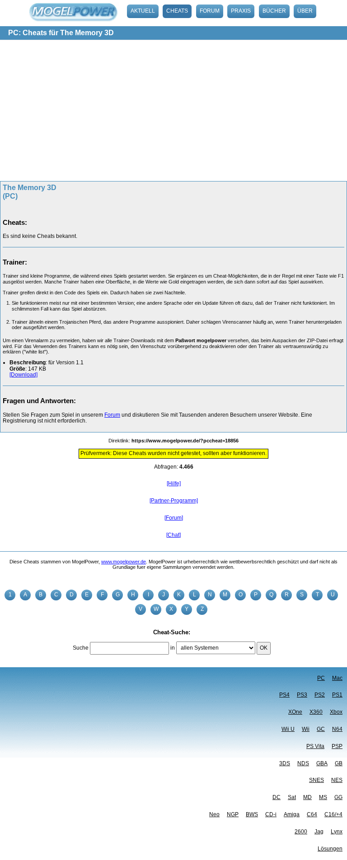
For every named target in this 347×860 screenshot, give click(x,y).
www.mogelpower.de (123, 561)
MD (307, 797)
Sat (292, 797)
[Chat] (173, 535)
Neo (214, 814)
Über (305, 11)
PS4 (284, 695)
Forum (210, 11)
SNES (316, 780)
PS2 (319, 695)
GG (338, 797)
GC (321, 729)
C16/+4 (333, 814)
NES (336, 780)
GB (338, 763)
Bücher (274, 11)
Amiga (292, 814)
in (172, 648)
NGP (233, 814)
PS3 (302, 695)
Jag (319, 831)
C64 (312, 814)
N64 (337, 729)
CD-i (271, 814)
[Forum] (173, 518)
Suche (81, 648)
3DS (284, 763)
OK (263, 648)
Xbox (336, 712)
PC (321, 678)
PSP (337, 746)
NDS (303, 763)
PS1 (337, 695)
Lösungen (330, 849)
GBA (322, 763)
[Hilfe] (174, 483)
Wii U (288, 729)
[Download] (23, 375)
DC (276, 797)
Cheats (177, 11)
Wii (305, 729)
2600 (301, 831)
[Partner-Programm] (174, 500)
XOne (295, 712)
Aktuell (143, 11)
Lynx (336, 831)
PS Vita (315, 746)
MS (323, 797)
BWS (252, 814)
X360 (316, 712)
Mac (337, 678)
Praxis (241, 11)
